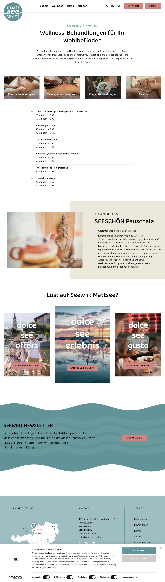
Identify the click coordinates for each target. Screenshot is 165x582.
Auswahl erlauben (138, 559)
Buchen (153, 6)
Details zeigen (128, 577)
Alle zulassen (138, 551)
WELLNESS (57, 6)
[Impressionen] (118, 6)
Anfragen (133, 6)
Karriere (138, 530)
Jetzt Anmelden (134, 438)
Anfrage (138, 536)
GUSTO (70, 6)
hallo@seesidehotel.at (90, 537)
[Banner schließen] (161, 548)
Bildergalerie (140, 518)
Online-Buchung (142, 542)
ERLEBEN (82, 6)
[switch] (69, 577)
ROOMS (44, 6)
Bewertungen (141, 524)
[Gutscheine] (112, 6)
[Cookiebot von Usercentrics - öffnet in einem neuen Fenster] (15, 577)
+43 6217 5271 (91, 533)
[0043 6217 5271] (106, 6)
